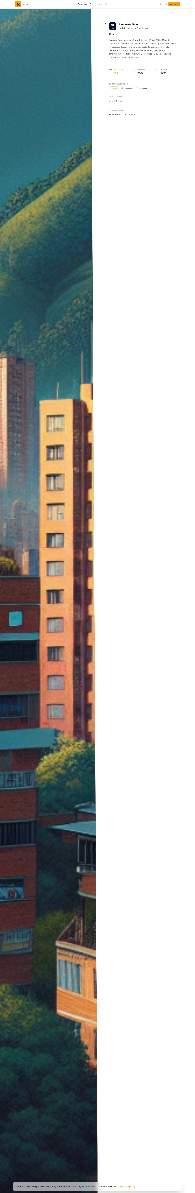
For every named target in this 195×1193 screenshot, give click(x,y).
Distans (117, 70)
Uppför (140, 70)
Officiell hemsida (116, 101)
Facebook (116, 114)
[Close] (177, 1186)
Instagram (131, 114)
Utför (163, 70)
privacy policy (128, 1186)
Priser (92, 4)
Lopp (100, 4)
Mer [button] (107, 4)
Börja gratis (174, 4)
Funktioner (82, 4)
